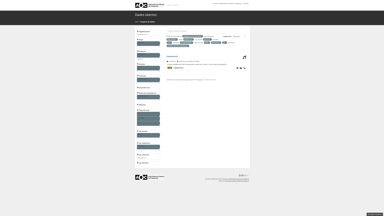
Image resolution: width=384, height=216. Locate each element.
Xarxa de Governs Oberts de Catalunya (237, 181)
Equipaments (172, 56)
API (197, 79)
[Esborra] (201, 36)
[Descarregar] (241, 68)
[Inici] (150, 5)
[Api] (244, 68)
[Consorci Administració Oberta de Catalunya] (244, 176)
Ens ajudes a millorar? (375, 214)
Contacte (246, 3)
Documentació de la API (209, 79)
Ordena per (227, 36)
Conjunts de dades (147, 22)
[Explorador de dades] (237, 68)
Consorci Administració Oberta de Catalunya (227, 3)
